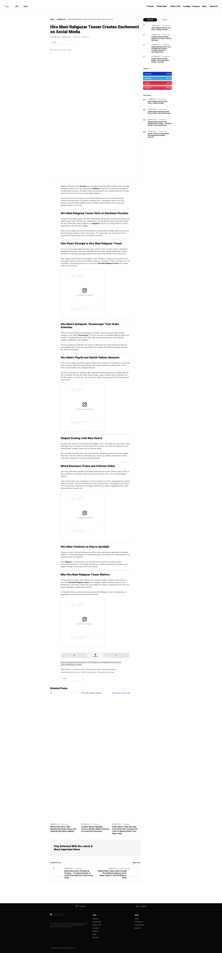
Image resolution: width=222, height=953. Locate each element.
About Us (96, 937)
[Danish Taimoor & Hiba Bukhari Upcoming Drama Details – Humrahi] (146, 59)
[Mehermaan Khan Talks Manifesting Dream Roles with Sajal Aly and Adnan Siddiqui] (64, 757)
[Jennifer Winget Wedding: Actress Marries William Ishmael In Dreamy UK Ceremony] (95, 757)
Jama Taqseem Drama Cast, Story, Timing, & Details (161, 29)
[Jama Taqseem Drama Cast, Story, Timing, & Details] (146, 27)
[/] (157, 74)
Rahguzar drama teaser (106, 672)
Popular (150, 20)
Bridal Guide (97, 922)
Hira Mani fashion (79, 669)
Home (52, 19)
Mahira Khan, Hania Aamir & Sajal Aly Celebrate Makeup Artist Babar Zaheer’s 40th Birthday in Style (112, 874)
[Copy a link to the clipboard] (70, 42)
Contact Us (138, 922)
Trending (96, 928)
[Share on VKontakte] (67, 42)
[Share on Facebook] (58, 42)
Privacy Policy (139, 925)
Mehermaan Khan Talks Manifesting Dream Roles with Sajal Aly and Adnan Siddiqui (63, 829)
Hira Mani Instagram (93, 669)
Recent (164, 20)
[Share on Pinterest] (64, 42)
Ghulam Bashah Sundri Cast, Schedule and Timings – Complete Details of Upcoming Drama (161, 49)
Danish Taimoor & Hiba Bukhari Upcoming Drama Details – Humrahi (160, 60)
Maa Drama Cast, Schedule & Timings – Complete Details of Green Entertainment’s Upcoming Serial (78, 874)
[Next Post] (133, 872)
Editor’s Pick (97, 925)
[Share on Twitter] (61, 42)
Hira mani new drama (109, 669)
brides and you (66, 669)
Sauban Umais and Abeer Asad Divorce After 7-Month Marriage (161, 38)
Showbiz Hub (61, 19)
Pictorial (95, 919)
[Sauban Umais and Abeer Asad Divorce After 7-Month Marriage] (146, 37)
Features (96, 931)
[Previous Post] (58, 872)
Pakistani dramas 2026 (88, 672)
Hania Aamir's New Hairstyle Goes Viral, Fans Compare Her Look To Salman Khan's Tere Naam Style (125, 830)
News (94, 934)
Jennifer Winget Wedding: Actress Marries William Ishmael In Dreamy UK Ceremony (95, 829)
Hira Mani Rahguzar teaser (70, 672)
